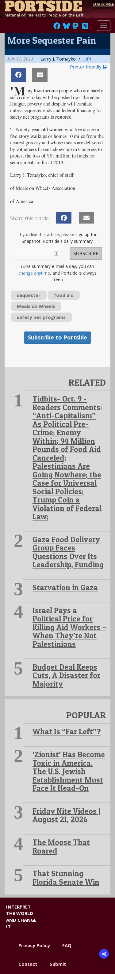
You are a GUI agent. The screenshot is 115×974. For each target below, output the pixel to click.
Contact (27, 964)
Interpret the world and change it (21, 916)
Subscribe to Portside (57, 337)
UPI (87, 59)
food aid (64, 295)
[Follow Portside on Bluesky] (67, 27)
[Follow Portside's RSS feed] (85, 27)
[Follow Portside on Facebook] (57, 27)
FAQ (66, 945)
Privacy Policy (34, 945)
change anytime (34, 273)
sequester (28, 295)
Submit (58, 964)
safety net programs (41, 317)
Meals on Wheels (36, 306)
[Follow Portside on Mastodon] (75, 27)
